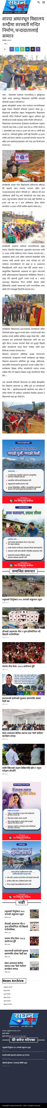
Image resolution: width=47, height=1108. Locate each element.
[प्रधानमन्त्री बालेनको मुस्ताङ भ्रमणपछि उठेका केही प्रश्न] (23, 684)
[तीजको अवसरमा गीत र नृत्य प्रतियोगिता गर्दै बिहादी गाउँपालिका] (23, 618)
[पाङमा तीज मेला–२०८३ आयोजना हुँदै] (23, 652)
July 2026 (7, 990)
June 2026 (7, 994)
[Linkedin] (27, 49)
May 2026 (7, 997)
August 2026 (8, 987)
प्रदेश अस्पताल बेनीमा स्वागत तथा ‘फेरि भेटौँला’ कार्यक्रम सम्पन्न (22, 734)
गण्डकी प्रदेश (5, 627)
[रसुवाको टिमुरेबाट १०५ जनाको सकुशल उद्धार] (23, 586)
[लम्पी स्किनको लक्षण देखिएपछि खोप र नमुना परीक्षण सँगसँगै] (23, 754)
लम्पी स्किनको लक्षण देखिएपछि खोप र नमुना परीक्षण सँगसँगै (21, 769)
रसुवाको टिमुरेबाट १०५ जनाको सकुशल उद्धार (22, 600)
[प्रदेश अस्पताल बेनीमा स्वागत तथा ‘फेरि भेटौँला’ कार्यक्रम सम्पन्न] (23, 719)
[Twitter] (17, 49)
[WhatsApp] (22, 49)
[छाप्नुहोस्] (32, 49)
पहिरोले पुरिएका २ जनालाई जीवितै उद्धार (14, 1062)
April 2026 (7, 1000)
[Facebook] (11, 49)
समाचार (4, 595)
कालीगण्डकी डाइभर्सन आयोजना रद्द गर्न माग (15, 1055)
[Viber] (38, 49)
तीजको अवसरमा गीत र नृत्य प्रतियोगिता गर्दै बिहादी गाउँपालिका (21, 633)
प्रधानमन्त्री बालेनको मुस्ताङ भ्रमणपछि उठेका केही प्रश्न (21, 699)
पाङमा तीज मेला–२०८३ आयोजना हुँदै (18, 666)
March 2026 (8, 1004)
